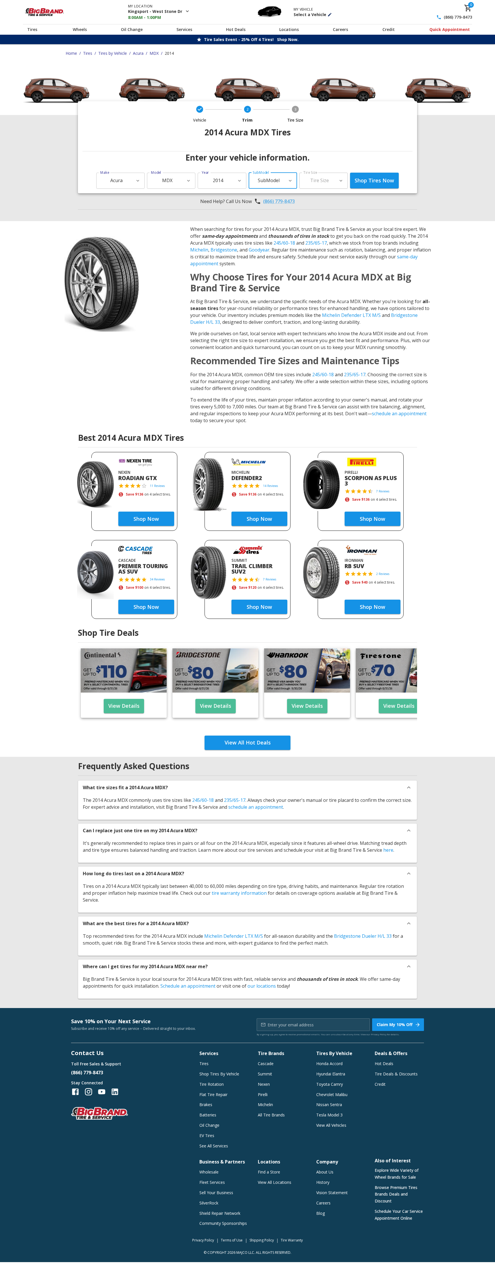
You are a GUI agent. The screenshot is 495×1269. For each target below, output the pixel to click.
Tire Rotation (211, 1084)
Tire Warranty (292, 1240)
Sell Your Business (216, 1192)
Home (71, 53)
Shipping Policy (262, 1240)
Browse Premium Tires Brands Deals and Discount (396, 1194)
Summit (265, 1074)
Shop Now (146, 518)
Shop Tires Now (374, 180)
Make (104, 172)
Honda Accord (329, 1063)
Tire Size (310, 172)
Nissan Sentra (329, 1104)
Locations (289, 29)
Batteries (207, 1115)
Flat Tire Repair (213, 1094)
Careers (340, 29)
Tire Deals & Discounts (396, 1074)
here (388, 850)
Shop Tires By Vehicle (219, 1074)
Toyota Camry (329, 1084)
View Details (124, 705)
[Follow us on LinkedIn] (115, 1091)
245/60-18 (284, 243)
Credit (388, 29)
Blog (320, 1213)
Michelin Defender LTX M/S (351, 315)
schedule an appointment (399, 413)
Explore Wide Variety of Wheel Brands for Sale (397, 1173)
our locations (261, 986)
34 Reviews (157, 579)
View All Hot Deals (248, 742)
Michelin (199, 250)
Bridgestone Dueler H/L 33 (363, 936)
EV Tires (206, 1135)
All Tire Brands (271, 1115)
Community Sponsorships (223, 1223)
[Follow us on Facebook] (75, 1091)
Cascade (266, 1063)
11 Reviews (157, 486)
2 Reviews (382, 574)
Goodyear (259, 250)
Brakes (205, 1104)
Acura (138, 53)
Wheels (80, 29)
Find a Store (269, 1172)
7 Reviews (382, 491)
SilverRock (208, 1203)
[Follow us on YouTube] (101, 1091)
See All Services (213, 1146)
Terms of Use (232, 1240)
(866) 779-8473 (458, 17)
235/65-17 (316, 243)
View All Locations (274, 1182)
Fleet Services (212, 1182)
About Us (324, 1172)
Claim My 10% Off (394, 1024)
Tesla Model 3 (329, 1115)
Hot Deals (235, 29)
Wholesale (209, 1172)
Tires (32, 29)
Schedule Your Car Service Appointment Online (399, 1214)
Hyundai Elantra (330, 1074)
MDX (154, 53)
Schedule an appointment (187, 986)
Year (205, 172)
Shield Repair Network (219, 1213)
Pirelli (263, 1094)
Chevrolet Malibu (331, 1094)
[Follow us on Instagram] (88, 1091)
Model (156, 172)
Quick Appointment (449, 29)
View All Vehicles (331, 1125)
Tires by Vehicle (112, 53)
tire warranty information (239, 893)
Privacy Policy (378, 1034)
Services (184, 29)
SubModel (261, 172)
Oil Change (132, 29)
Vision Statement (332, 1192)
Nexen (264, 1084)
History (322, 1182)
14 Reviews (270, 486)
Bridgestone (224, 250)
